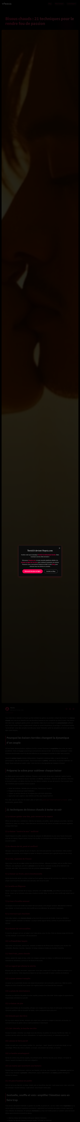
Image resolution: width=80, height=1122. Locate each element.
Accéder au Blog (50, 571)
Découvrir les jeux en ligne (32, 571)
